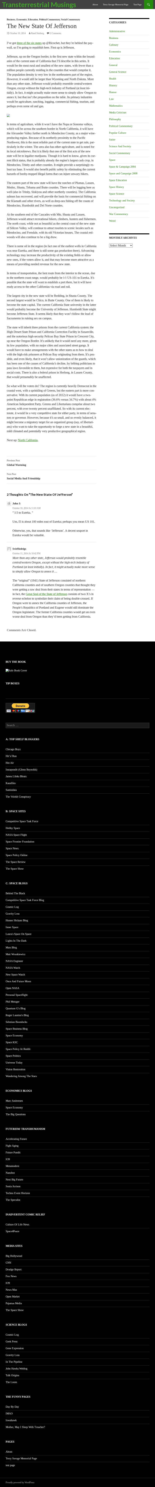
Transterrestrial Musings (39, 4)
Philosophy (115, 119)
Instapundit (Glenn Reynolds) (21, 769)
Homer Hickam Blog (17, 920)
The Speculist (13, 1200)
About (95, 4)
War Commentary (118, 214)
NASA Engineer (14, 961)
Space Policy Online (16, 855)
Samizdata (11, 790)
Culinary (113, 44)
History (113, 85)
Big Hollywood (14, 1256)
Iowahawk (11, 1420)
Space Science (116, 193)
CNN (8, 1262)
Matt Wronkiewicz (15, 954)
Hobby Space (13, 828)
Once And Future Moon (18, 981)
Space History (116, 187)
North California (28, 440)
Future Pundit (13, 1152)
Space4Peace (12, 1231)
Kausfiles (11, 783)
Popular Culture (117, 132)
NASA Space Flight (16, 834)
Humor (113, 92)
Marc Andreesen (14, 1100)
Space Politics (13, 1055)
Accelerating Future (16, 1139)
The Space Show (15, 868)
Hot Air (10, 762)
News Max (11, 1289)
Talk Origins (12, 1375)
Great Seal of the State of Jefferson (46, 594)
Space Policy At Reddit (18, 1049)
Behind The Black (15, 893)
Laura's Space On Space (18, 934)
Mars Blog (11, 947)
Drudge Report (14, 1269)
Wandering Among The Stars (21, 1076)
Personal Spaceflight (17, 995)
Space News (12, 848)
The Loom (11, 1382)
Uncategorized (116, 207)
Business (11, 19)
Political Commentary (49, 19)
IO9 (8, 1159)
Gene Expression (15, 1348)
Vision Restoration (15, 1069)
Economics (21, 19)
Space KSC (12, 1042)
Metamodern (12, 1166)
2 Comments (55, 33)
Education (33, 19)
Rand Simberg (37, 33)
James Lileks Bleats (16, 776)
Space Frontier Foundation (20, 841)
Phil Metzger (12, 1001)
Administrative (117, 31)
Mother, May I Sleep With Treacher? (25, 1427)
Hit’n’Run (11, 756)
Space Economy (14, 1035)
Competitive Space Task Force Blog (25, 900)
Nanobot (10, 1172)
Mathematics (115, 105)
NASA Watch (13, 967)
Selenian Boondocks (16, 1022)
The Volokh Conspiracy (18, 796)
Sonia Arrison (13, 1186)
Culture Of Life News (17, 1224)
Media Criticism (117, 112)
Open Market (13, 1296)
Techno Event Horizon (18, 1193)
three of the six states (29, 43)
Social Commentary (70, 19)
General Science (117, 72)
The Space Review (16, 862)
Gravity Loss (12, 913)
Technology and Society (122, 200)
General (113, 65)
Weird (112, 220)
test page (137, 4)
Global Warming (16, 462)
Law (111, 99)
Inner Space (12, 927)
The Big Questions (16, 1114)
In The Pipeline (14, 1361)
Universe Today (14, 1062)
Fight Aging (12, 1145)
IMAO (9, 1413)
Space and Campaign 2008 (123, 173)
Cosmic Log (12, 907)
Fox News (11, 1276)
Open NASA (12, 988)
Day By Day (12, 1406)
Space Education (118, 180)
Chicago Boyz (13, 749)
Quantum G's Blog (16, 1008)
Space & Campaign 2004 (122, 166)
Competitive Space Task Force (22, 821)
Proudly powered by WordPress (20, 1482)
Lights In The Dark (16, 940)
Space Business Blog (17, 1028)
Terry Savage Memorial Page (115, 4)
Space (112, 160)
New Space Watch (15, 974)
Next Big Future (14, 1179)
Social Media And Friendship (23, 476)
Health (112, 78)
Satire (112, 139)
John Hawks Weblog (16, 1368)
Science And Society (120, 146)
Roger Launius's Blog (17, 1015)
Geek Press (11, 1341)
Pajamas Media (14, 1303)
